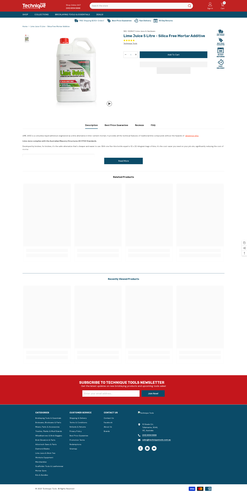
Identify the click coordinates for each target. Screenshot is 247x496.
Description (91, 125)
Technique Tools (130, 43)
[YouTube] (154, 448)
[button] (129, 40)
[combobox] (138, 6)
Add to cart (174, 54)
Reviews (139, 125)
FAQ (153, 125)
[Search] (141, 6)
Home (25, 26)
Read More (123, 161)
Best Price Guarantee (116, 125)
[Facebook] (140, 448)
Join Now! (153, 393)
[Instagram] (147, 448)
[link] (47, 250)
